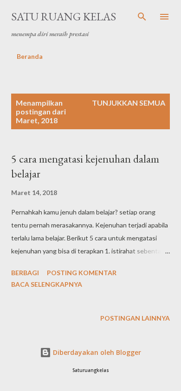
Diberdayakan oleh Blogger (96, 352)
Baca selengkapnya (46, 284)
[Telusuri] (142, 16)
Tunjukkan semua (128, 102)
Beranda (30, 56)
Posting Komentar (81, 273)
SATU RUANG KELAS (63, 16)
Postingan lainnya (135, 318)
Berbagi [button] (25, 273)
